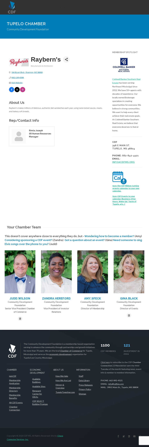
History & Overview (60, 386)
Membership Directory (15, 389)
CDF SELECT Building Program (40, 402)
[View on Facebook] (11, 91)
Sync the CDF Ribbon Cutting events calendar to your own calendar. (125, 188)
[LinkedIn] (129, 436)
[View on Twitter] (17, 91)
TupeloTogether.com (65, 392)
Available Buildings (36, 380)
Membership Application (15, 382)
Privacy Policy (85, 389)
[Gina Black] (129, 271)
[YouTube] (134, 436)
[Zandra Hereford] (56, 271)
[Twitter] (123, 436)
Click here (105, 362)
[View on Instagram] (22, 91)
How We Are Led (63, 380)
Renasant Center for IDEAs (37, 394)
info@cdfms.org (123, 162)
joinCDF (12, 376)
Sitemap (82, 394)
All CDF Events (16, 402)
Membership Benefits (15, 396)
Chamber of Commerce (71, 350)
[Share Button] (66, 59)
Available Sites (38, 386)
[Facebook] (118, 436)
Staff (81, 376)
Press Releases (86, 385)
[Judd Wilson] (20, 271)
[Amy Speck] (92, 271)
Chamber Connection (14, 408)
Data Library (84, 380)
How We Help (62, 376)
